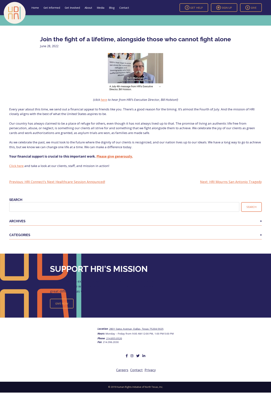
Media (100, 7)
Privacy (150, 370)
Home (35, 7)
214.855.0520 (114, 338)
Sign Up (227, 7)
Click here (16, 166)
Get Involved (72, 7)
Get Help (196, 7)
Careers (122, 370)
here (104, 99)
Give (253, 7)
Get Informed (52, 7)
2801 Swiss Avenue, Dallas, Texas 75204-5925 (136, 328)
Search (15, 200)
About (88, 7)
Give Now (61, 303)
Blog (112, 7)
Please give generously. (114, 156)
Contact (124, 7)
